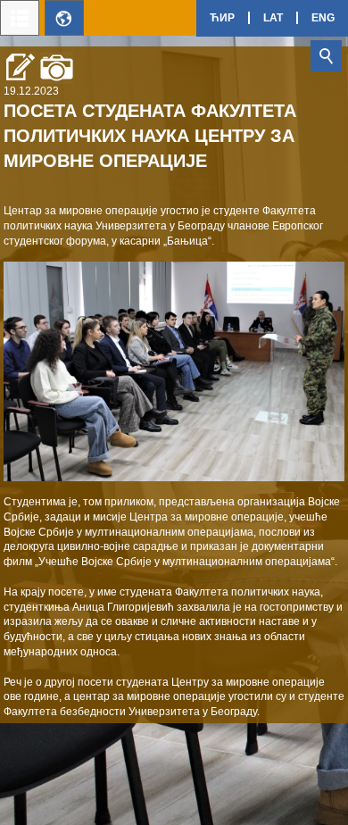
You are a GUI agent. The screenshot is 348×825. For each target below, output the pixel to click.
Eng (323, 18)
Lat (273, 18)
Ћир (222, 18)
